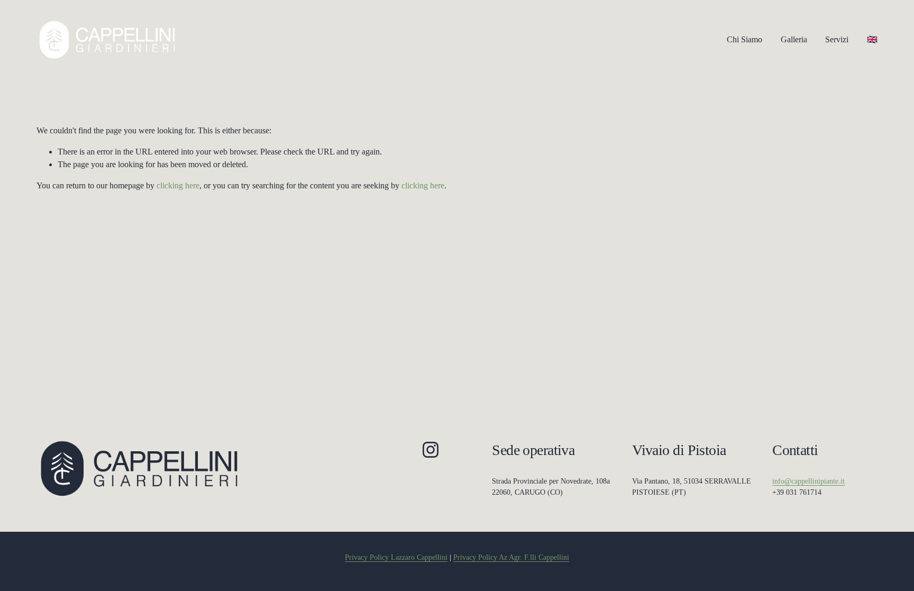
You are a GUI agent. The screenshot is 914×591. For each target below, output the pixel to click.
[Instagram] (430, 449)
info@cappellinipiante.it (808, 481)
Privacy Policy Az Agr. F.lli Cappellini (511, 557)
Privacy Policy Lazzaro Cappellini (396, 557)
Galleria (794, 39)
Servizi (836, 39)
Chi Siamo (744, 39)
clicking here (178, 185)
